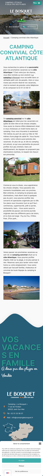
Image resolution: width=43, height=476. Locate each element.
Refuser (21, 466)
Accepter (21, 460)
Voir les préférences (21, 471)
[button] (40, 444)
